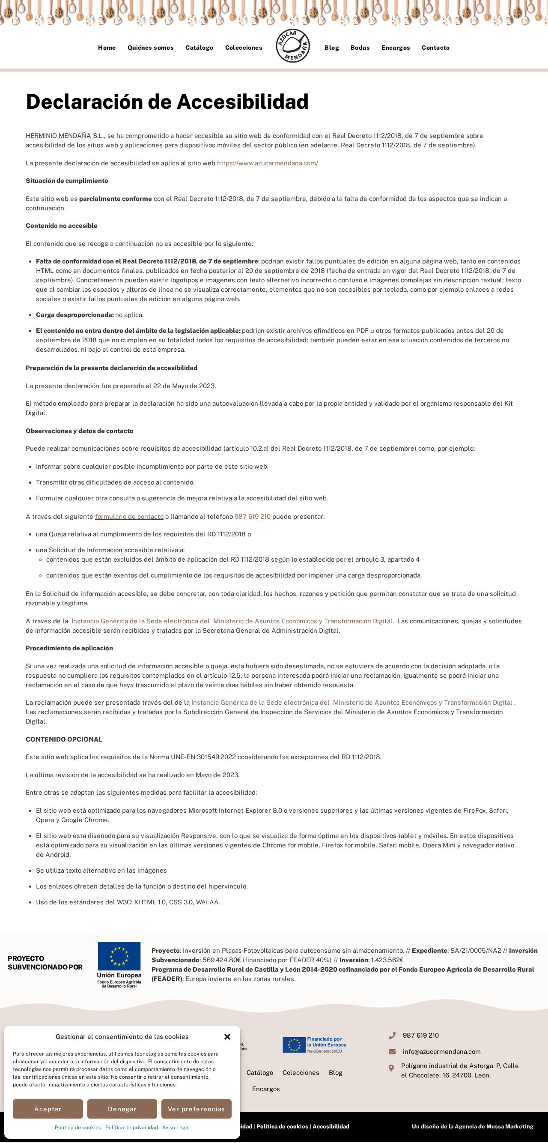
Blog (332, 47)
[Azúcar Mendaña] (293, 47)
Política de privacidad (131, 1128)
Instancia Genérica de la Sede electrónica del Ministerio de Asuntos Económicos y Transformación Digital (232, 621)
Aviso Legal (176, 1128)
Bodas (360, 47)
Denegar (122, 1109)
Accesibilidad (330, 1126)
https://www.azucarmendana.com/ (267, 163)
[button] (227, 1036)
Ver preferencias (197, 1109)
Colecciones (244, 47)
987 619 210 (253, 516)
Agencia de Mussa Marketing (494, 1126)
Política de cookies (78, 1128)
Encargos (395, 47)
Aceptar (48, 1109)
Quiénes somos (151, 47)
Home (107, 47)
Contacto (436, 47)
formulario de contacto (129, 516)
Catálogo (199, 47)
